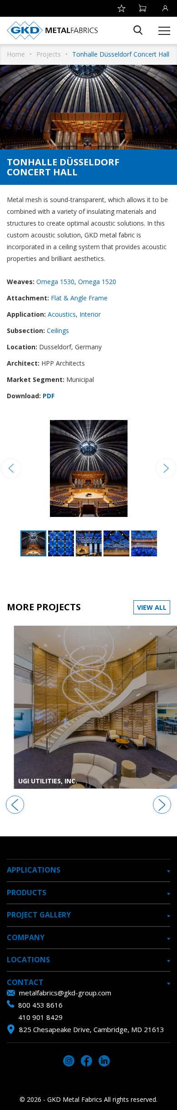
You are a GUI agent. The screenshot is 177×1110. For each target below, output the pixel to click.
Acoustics (62, 314)
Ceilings (58, 330)
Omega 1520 (97, 281)
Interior (90, 314)
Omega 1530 (55, 281)
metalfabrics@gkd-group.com (65, 992)
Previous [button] (11, 468)
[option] (88, 468)
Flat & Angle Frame (79, 298)
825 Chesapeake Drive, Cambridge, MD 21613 (91, 1029)
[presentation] (15, 805)
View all (152, 607)
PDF (48, 395)
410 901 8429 (40, 1017)
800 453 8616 (40, 1004)
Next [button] (166, 468)
